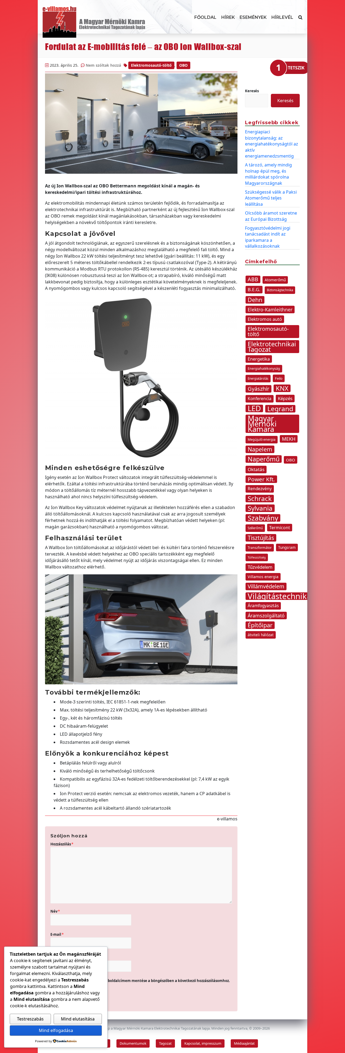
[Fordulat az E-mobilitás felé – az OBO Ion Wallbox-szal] (141, 123)
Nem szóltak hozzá (103, 65)
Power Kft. (261, 479)
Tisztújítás (261, 538)
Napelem (260, 449)
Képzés (285, 398)
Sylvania (260, 508)
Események (253, 17)
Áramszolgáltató (266, 615)
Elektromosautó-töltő (151, 65)
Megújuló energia (261, 439)
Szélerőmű (255, 528)
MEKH (288, 439)
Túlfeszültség (257, 557)
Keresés (252, 90)
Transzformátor (260, 547)
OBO (183, 65)
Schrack (260, 498)
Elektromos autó (265, 319)
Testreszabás (30, 1019)
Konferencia (259, 398)
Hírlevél (282, 17)
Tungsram (287, 547)
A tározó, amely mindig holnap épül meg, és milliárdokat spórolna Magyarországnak (268, 174)
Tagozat (165, 1043)
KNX (282, 388)
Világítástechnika (279, 596)
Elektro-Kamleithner (270, 309)
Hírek (228, 17)
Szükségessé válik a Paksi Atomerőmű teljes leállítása (271, 198)
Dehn (255, 300)
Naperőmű (264, 459)
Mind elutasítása (78, 1019)
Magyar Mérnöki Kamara (262, 424)
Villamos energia (263, 576)
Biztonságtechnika (280, 290)
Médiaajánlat (244, 1043)
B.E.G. (254, 289)
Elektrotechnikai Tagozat (272, 346)
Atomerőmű (275, 279)
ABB (253, 279)
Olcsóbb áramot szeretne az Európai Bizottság (271, 216)
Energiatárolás (258, 378)
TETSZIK (296, 68)
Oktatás (256, 469)
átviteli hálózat (261, 634)
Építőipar (260, 625)
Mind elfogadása (56, 1030)
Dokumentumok (133, 1043)
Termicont (279, 528)
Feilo (278, 378)
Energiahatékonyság (264, 368)
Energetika (259, 359)
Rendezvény (260, 489)
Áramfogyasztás (263, 606)
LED (254, 408)
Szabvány (263, 518)
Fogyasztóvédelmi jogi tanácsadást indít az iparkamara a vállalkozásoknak (267, 237)
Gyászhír (258, 388)
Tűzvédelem (260, 567)
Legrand (280, 408)
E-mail (57, 934)
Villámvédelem (266, 586)
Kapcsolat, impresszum (202, 1043)
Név (55, 911)
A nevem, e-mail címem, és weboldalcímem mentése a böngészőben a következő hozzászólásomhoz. (142, 980)
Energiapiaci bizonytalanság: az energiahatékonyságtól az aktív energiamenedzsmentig (271, 144)
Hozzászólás (61, 844)
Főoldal (205, 17)
